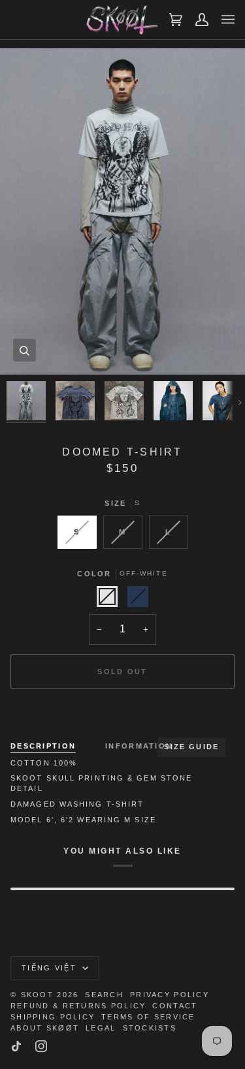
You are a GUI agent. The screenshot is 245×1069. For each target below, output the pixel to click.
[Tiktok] (16, 1046)
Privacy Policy (169, 995)
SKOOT (37, 995)
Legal (101, 1028)
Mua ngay (122, 716)
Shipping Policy (52, 1017)
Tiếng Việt (51, 968)
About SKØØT (44, 1028)
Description (43, 746)
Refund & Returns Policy (78, 1006)
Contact (174, 1006)
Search (104, 995)
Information (138, 746)
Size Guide (191, 747)
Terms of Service (148, 1017)
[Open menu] (221, 19)
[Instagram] (41, 1046)
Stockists (150, 1028)
